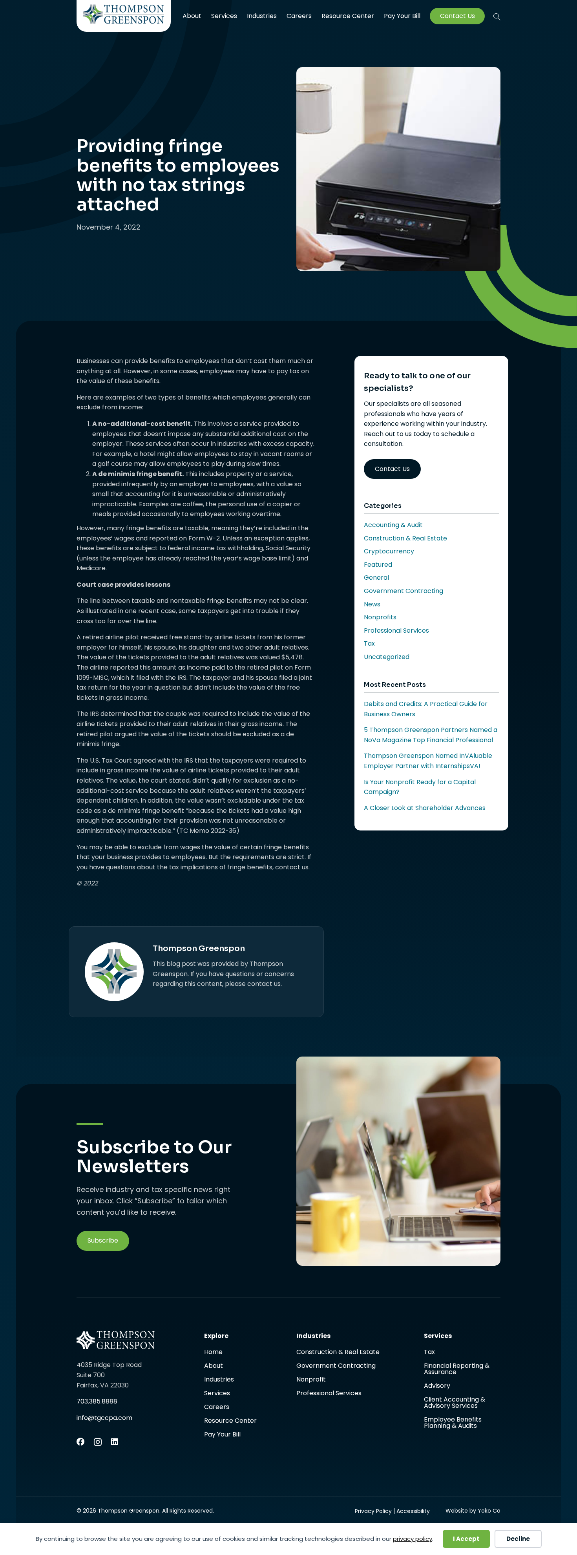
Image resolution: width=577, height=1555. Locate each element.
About (192, 15)
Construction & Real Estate (405, 538)
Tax (369, 643)
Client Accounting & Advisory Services (454, 1403)
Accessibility (413, 1511)
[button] (496, 16)
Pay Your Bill (402, 16)
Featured (378, 564)
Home (213, 1352)
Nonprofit (311, 1380)
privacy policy (412, 1539)
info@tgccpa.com (104, 1417)
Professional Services (396, 630)
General (376, 577)
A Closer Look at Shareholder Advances (425, 807)
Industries (262, 15)
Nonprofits (380, 617)
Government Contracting (403, 590)
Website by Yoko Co (473, 1511)
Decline (518, 1539)
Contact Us (457, 16)
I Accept (466, 1539)
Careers (299, 15)
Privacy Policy (373, 1511)
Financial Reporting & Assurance (456, 1369)
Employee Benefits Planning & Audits (453, 1422)
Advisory (437, 1386)
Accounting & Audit (393, 524)
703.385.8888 (97, 1401)
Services (224, 15)
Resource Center (347, 15)
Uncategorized (386, 656)
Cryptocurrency (389, 551)
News (372, 604)
